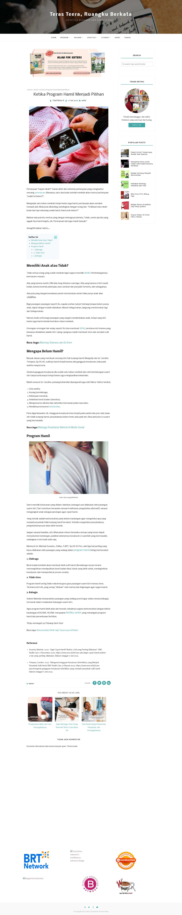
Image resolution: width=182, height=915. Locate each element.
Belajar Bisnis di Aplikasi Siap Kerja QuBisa (141, 205)
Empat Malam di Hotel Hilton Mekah (140, 216)
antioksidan (54, 407)
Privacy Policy (104, 911)
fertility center (73, 613)
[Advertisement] (45, 822)
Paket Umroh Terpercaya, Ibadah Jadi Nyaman (141, 153)
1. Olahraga (37, 250)
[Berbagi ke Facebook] (95, 683)
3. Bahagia (37, 256)
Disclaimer (94, 911)
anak (87, 273)
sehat (84, 101)
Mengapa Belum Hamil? (41, 243)
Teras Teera (86, 911)
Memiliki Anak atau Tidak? (42, 240)
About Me (136, 125)
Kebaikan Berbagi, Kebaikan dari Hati (138, 185)
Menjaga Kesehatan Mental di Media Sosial (61, 427)
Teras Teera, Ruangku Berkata (91, 14)
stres (82, 328)
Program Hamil (37, 247)
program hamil (82, 550)
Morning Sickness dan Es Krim (56, 343)
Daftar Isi (33, 237)
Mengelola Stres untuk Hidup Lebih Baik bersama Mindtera (142, 164)
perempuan (40, 193)
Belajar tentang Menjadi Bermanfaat (141, 174)
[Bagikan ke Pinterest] (104, 683)
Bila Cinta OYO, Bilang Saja (140, 195)
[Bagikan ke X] (99, 683)
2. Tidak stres (39, 253)
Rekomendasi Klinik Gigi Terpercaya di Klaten (57, 630)
